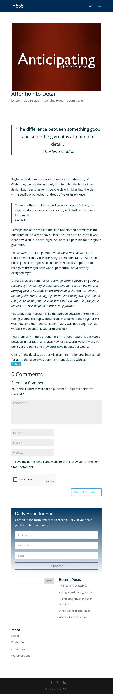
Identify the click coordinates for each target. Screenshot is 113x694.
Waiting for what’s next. (73, 617)
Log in (15, 635)
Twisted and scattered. (73, 585)
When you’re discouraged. (75, 610)
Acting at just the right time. (76, 592)
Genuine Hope (53, 100)
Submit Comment (86, 492)
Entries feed (18, 642)
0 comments (75, 100)
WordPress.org (20, 655)
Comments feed (21, 649)
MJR (17, 100)
